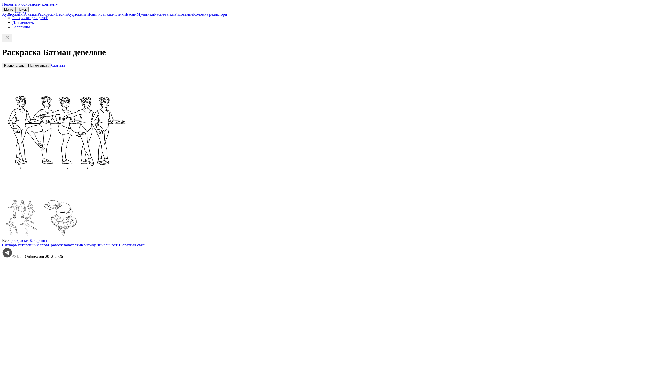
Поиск (22, 9)
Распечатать (14, 65)
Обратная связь (132, 245)
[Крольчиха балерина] (60, 236)
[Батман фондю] (21, 236)
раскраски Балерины (29, 240)
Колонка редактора (210, 14)
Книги (95, 14)
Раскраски (46, 14)
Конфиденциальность (100, 245)
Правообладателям (64, 245)
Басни (131, 14)
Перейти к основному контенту (30, 4)
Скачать (58, 65)
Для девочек (23, 22)
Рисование (183, 14)
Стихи (120, 14)
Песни (61, 14)
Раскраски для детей (30, 18)
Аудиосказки (13, 14)
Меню (8, 9)
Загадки (108, 14)
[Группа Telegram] (7, 256)
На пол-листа (38, 65)
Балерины (21, 27)
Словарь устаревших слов (25, 245)
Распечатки (164, 14)
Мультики (145, 14)
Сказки (31, 14)
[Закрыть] (7, 38)
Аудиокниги (78, 14)
